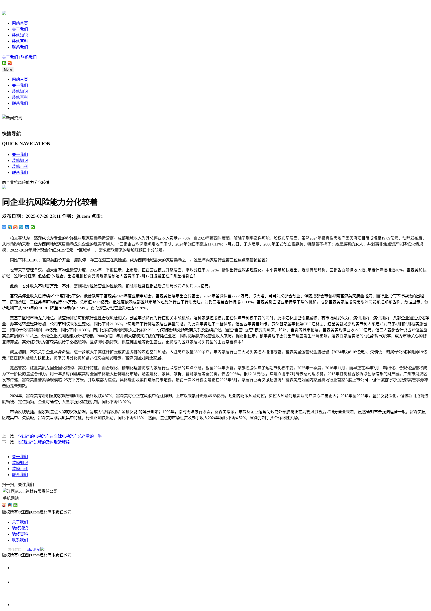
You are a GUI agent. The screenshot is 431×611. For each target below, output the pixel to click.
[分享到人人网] (27, 227)
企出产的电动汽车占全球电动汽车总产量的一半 (60, 436)
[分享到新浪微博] (10, 63)
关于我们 (20, 29)
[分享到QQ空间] (10, 227)
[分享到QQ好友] (10, 505)
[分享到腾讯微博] (21, 227)
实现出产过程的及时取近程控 (44, 442)
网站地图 (33, 549)
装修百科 (20, 41)
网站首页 (20, 23)
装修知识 (20, 35)
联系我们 (20, 47)
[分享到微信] (4, 63)
